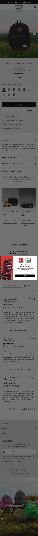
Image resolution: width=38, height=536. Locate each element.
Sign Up (25, 275)
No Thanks (25, 278)
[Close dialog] (36, 257)
